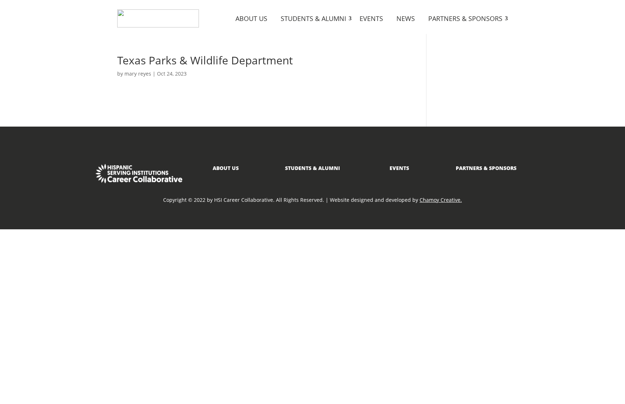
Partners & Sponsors (465, 18)
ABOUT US (226, 168)
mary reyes (137, 73)
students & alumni (312, 168)
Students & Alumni (313, 18)
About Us (251, 18)
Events (371, 18)
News (405, 18)
